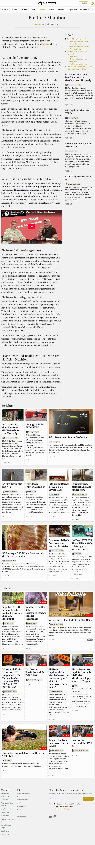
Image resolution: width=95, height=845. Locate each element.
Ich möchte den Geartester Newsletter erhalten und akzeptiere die (66, 806)
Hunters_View (72, 151)
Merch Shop (21, 817)
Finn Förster (77, 553)
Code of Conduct (23, 799)
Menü (6, 10)
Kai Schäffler (55, 494)
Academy (61, 10)
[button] (92, 3)
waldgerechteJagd (10, 560)
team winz (8, 760)
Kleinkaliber (5, 816)
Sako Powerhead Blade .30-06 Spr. (78, 145)
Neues (14, 10)
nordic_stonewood (73, 85)
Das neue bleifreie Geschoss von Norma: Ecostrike (59, 543)
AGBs (19, 803)
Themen (42, 10)
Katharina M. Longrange (35, 680)
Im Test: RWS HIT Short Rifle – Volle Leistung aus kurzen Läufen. (82, 545)
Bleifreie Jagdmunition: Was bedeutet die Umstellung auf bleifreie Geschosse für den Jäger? (59, 678)
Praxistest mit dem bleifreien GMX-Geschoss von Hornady (78, 77)
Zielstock (4, 799)
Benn (75, 685)
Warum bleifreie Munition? (76, 39)
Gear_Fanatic (32, 491)
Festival (51, 10)
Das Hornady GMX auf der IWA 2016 (82, 743)
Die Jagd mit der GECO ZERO (78, 112)
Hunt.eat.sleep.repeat (80, 494)
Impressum (21, 810)
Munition (45, 44)
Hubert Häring (9, 623)
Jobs (19, 813)
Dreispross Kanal (10, 691)
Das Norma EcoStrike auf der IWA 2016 (35, 672)
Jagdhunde (83, 10)
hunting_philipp (72, 118)
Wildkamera (5, 834)
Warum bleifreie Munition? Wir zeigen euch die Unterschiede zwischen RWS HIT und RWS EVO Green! (11, 678)
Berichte (24, 10)
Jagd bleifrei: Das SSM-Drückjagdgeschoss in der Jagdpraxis (35, 613)
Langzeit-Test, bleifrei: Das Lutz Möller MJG (81, 486)
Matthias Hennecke (56, 691)
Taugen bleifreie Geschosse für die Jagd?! (58, 743)
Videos (32, 10)
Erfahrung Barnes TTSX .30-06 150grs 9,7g (59, 486)
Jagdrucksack (73, 10)
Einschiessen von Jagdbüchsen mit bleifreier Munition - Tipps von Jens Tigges (81, 675)
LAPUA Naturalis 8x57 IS (78, 178)
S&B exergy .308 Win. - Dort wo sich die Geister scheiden (23, 555)
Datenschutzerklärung (61, 809)
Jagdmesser (5, 831)
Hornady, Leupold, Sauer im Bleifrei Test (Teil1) (23, 754)
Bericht (84, 3)
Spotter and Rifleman (74, 184)
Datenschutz (21, 806)
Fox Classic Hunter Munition (35, 485)
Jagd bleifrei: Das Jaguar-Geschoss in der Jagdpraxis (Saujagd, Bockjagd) (12, 613)
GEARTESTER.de (56, 624)
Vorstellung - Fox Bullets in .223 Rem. (70, 619)
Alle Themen (39, 24)
